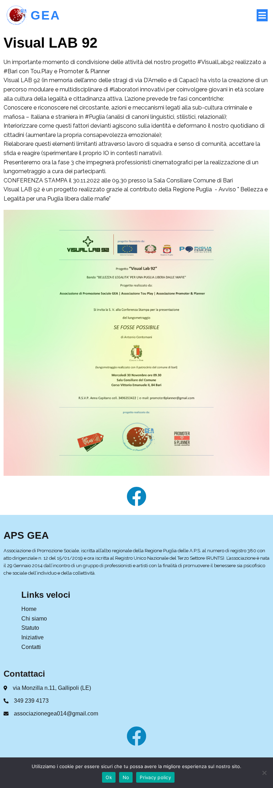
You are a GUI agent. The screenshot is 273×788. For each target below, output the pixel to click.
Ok (109, 777)
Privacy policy (155, 777)
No (126, 777)
